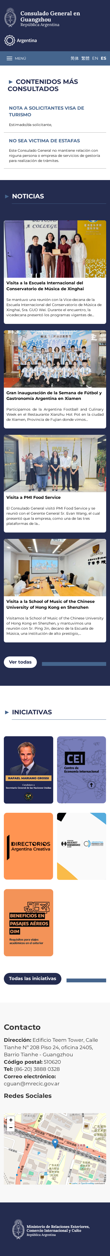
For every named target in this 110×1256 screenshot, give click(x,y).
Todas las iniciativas (32, 978)
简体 (75, 58)
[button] (55, 1143)
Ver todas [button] (20, 662)
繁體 (85, 58)
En (95, 58)
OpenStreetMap (87, 1183)
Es (103, 58)
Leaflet (74, 1183)
